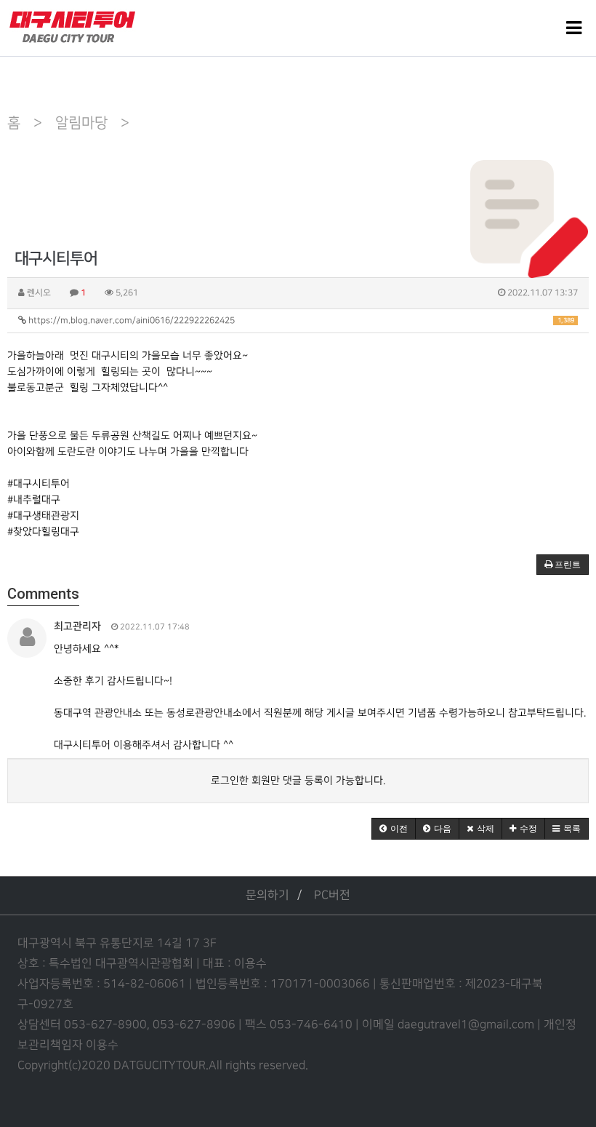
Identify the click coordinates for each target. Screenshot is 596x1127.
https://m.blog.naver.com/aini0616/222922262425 (300, 320)
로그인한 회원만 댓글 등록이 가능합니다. (298, 780)
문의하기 (267, 895)
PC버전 (332, 895)
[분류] (573, 28)
